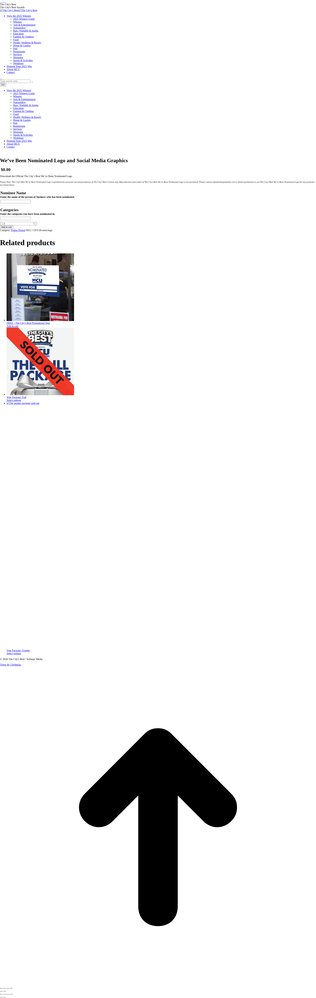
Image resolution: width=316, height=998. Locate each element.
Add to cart (6, 227)
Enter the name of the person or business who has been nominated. (37, 197)
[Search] (32, 81)
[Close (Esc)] (11, 988)
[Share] (8, 988)
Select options (14, 400)
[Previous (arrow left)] (1, 991)
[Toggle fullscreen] (4, 988)
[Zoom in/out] (1, 988)
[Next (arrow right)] (4, 991)
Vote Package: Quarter (18, 650)
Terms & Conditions (10, 664)
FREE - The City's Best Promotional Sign (28, 323)
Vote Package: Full (16, 397)
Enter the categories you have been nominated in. (27, 214)
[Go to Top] (158, 984)
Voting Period (18, 230)
